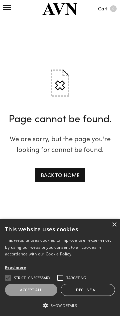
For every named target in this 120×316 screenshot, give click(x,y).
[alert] (60, 267)
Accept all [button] (31, 289)
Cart (106, 8)
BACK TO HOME (60, 174)
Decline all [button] (87, 289)
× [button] (114, 224)
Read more (15, 267)
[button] (60, 305)
